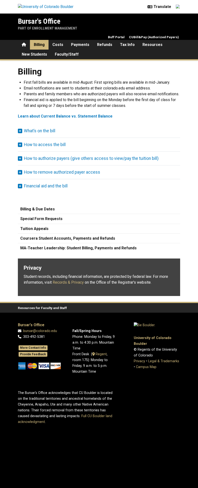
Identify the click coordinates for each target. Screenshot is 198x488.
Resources (152, 44)
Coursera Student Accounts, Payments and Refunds (67, 238)
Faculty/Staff (67, 54)
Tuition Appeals (34, 228)
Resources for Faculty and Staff (42, 308)
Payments (80, 44)
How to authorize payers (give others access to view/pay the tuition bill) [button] (91, 158)
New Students (34, 54)
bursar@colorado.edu (40, 331)
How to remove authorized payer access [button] (62, 172)
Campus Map (146, 367)
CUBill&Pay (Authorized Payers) (154, 37)
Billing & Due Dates (37, 209)
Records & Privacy (68, 282)
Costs (57, 44)
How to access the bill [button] (45, 144)
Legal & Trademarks (163, 361)
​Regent (101, 354)
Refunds (104, 44)
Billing (39, 44)
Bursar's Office (39, 21)
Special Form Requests (41, 218)
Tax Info (127, 44)
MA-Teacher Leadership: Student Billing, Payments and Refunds (78, 248)
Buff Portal (116, 37)
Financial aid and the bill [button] (46, 186)
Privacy (139, 361)
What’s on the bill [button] (39, 130)
